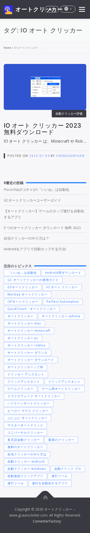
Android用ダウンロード (63, 272)
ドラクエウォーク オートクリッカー (34, 396)
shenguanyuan (70, 156)
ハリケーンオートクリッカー (29, 403)
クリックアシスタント (24, 381)
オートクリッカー (39, 9)
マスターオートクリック (25, 425)
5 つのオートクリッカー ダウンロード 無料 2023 (42, 227)
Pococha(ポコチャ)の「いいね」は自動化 (36, 189)
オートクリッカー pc (23, 338)
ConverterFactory (47, 521)
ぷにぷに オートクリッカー (28, 418)
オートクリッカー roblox (27, 345)
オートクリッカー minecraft (29, 330)
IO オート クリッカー (62, 287)
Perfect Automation (62, 301)
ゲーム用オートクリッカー (61, 389)
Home (7, 47)
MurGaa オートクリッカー (28, 294)
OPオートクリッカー (23, 301)
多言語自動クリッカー (24, 440)
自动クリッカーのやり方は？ (26, 238)
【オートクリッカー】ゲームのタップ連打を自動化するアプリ (44, 214)
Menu (82, 9)
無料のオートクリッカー (25, 447)
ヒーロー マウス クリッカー (28, 411)
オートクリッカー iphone (61, 316)
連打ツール (60, 476)
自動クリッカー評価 (69, 113)
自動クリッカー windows (27, 469)
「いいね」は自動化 (22, 272)
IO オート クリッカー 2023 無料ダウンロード (42, 129)
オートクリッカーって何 (25, 367)
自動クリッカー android (26, 461)
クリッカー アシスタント (26, 374)
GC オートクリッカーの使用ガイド (33, 280)
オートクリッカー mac (24, 323)
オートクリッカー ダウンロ (28, 352)
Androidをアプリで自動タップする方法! (35, 249)
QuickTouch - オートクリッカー (32, 309)
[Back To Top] (45, 498)
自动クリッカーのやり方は (27, 454)
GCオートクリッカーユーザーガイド (32, 200)
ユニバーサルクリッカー (25, 432)
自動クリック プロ (67, 469)
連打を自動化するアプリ (50, 483)
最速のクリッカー (61, 440)
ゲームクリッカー (21, 389)
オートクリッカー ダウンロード (31, 360)
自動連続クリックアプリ (25, 476)
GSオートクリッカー (23, 287)
